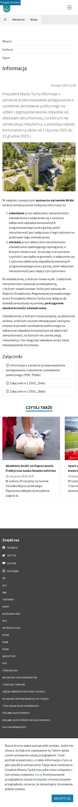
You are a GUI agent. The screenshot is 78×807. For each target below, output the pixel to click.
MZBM (5, 642)
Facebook (12, 547)
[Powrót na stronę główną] (5, 19)
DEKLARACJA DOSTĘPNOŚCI (16, 713)
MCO (4, 620)
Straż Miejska (9, 670)
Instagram (12, 571)
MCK (4, 585)
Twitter (11, 555)
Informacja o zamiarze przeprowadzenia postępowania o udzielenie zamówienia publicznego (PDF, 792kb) (35, 370)
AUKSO (5, 606)
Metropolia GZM (11, 628)
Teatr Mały (8, 599)
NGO (4, 663)
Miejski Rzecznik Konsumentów (19, 677)
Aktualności (18, 19)
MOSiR (5, 649)
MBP (4, 592)
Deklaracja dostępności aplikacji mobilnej (26, 720)
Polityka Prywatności (14, 727)
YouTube (11, 563)
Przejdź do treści (10, 2)
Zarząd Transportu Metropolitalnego (23, 691)
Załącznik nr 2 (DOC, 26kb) (27, 391)
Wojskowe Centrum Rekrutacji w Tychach (25, 698)
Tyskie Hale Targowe (13, 684)
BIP (3, 578)
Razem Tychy (9, 656)
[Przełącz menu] (69, 7)
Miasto (34, 19)
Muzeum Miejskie (11, 613)
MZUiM (5, 635)
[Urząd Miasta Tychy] (39, 166)
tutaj (38, 774)
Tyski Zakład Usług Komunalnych (20, 705)
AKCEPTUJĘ (62, 798)
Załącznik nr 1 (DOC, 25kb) (27, 383)
